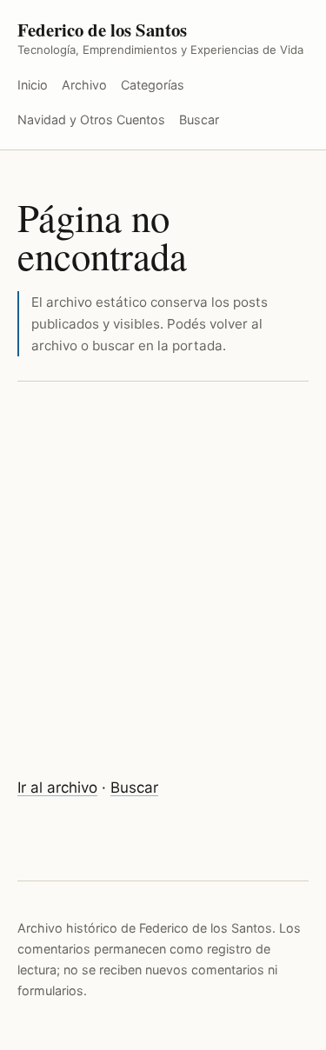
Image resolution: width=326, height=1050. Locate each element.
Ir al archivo (57, 787)
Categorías (152, 84)
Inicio (32, 84)
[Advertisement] (163, 583)
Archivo (84, 84)
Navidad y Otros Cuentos (91, 119)
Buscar (199, 119)
